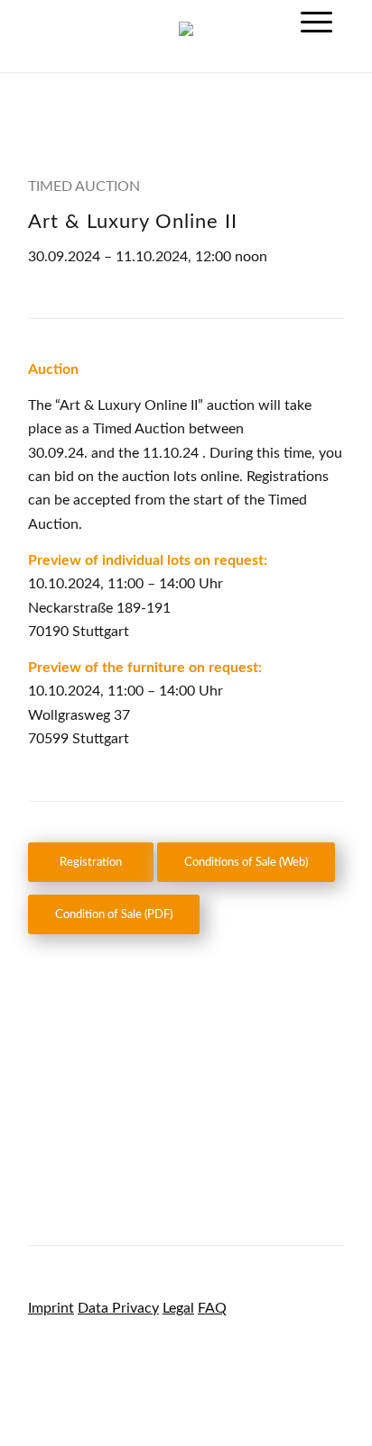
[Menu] (316, 22)
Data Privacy (118, 1308)
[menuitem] (316, 22)
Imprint (51, 1308)
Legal (178, 1308)
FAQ (212, 1308)
